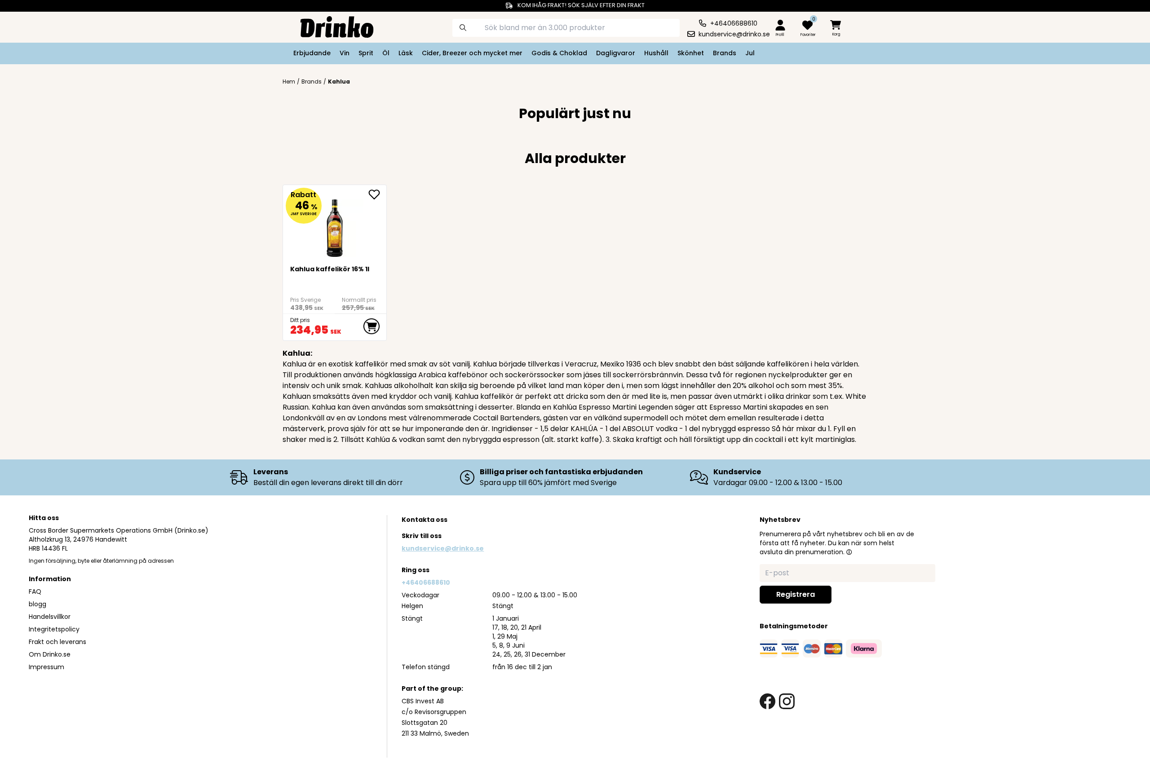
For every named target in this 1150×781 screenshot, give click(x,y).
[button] (849, 552)
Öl (385, 53)
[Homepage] (329, 26)
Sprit (365, 53)
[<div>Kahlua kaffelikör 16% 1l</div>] (335, 224)
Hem (289, 81)
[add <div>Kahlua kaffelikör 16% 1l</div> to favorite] (377, 194)
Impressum (46, 666)
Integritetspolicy (54, 629)
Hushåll (656, 53)
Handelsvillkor (50, 616)
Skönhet (690, 53)
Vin (344, 53)
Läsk (405, 53)
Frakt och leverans (57, 641)
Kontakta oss (424, 519)
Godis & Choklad (559, 53)
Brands (724, 53)
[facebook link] (767, 701)
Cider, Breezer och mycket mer (472, 53)
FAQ (35, 591)
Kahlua (339, 81)
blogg (37, 604)
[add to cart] (371, 326)
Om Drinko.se (50, 654)
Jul (750, 53)
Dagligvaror (615, 53)
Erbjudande (312, 53)
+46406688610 (426, 582)
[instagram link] (787, 701)
